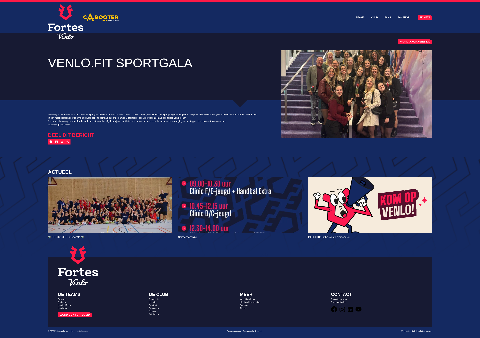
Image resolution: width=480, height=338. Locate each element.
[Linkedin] (350, 309)
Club (374, 17)
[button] (51, 141)
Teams (360, 17)
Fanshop (404, 17)
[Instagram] (342, 309)
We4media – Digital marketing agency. (416, 331)
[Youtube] (358, 309)
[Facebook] (334, 309)
